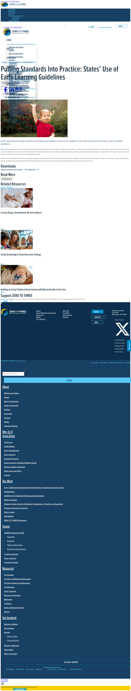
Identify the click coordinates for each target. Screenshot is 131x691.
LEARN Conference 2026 (19, 82)
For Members (9, 587)
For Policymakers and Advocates (17, 583)
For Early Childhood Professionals (16, 96)
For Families (9, 575)
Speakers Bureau (11, 426)
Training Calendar (11, 554)
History (7, 397)
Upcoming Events (11, 562)
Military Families (10, 500)
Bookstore (8, 599)
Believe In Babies (15, 100)
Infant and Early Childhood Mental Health (20, 462)
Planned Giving (16, 111)
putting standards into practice (18, 169)
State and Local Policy (12, 471)
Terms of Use (94, 362)
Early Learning (10, 454)
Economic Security (11, 458)
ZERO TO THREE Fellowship (15, 520)
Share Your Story (15, 120)
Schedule (14, 85)
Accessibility (127, 362)
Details (2, 229)
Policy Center (9, 512)
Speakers (13, 87)
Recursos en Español (12, 595)
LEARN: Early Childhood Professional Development (24, 495)
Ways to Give (15, 109)
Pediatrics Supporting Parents (20, 102)
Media (6, 422)
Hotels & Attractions (18, 89)
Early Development (16, 71)
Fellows (12, 60)
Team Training (51, 669)
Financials (8, 413)
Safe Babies (9, 516)
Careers (7, 417)
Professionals (6, 179)
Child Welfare (9, 446)
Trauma (7, 475)
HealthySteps (9, 491)
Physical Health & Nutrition (14, 467)
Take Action (13, 117)
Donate (121, 26)
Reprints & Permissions (115, 362)
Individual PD (62, 669)
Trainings (7, 603)
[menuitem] (122, 317)
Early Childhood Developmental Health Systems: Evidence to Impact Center (21, 76)
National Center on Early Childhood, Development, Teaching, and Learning (33, 504)
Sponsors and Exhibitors (19, 91)
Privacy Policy (104, 362)
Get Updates (14, 103)
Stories (11, 125)
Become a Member (16, 114)
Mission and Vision (16, 47)
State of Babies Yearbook (14, 607)
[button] (4, 679)
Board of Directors (16, 53)
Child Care (13, 65)
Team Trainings (10, 558)
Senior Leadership (16, 56)
